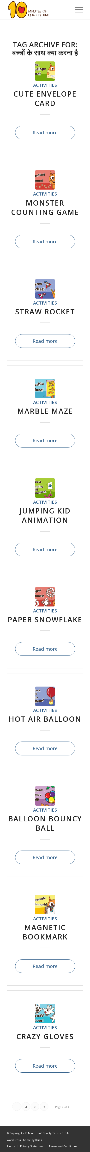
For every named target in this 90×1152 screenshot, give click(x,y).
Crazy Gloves (45, 1036)
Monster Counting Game (45, 207)
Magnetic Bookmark (45, 932)
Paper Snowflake (45, 619)
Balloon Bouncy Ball (45, 823)
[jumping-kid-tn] (45, 488)
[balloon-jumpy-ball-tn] (45, 796)
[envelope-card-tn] (45, 71)
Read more (45, 132)
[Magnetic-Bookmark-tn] (45, 904)
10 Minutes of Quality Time (41, 1133)
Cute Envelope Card (45, 98)
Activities (45, 85)
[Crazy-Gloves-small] (45, 1013)
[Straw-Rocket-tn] (45, 289)
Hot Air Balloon (45, 719)
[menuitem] (11, 1146)
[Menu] (76, 9)
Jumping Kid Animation (45, 515)
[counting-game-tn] (45, 180)
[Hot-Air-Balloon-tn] (45, 696)
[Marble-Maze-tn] (45, 388)
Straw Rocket (45, 312)
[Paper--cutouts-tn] (45, 596)
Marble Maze (45, 411)
